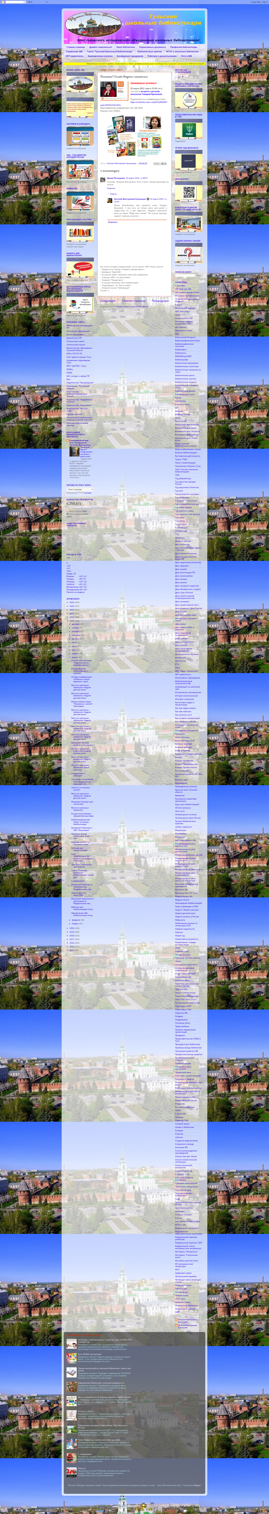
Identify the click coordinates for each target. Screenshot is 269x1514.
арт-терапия (180, 327)
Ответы (113, 194)
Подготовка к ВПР (183, 1006)
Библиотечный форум (185, 391)
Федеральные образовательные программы (188, 1232)
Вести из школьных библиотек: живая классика (80, 767)
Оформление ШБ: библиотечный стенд (81, 914)
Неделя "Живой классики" (187, 910)
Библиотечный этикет (185, 394)
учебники (179, 1211)
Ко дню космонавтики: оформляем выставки (82, 815)
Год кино (179, 491)
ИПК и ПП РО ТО (74, 354)
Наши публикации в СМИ (186, 906)
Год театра (180, 521)
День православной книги (187, 605)
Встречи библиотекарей (186, 453)
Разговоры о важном (184, 1079)
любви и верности (183, 827)
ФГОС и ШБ (180, 1225)
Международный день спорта (188, 869)
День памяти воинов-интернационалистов (185, 597)
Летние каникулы (183, 808)
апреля (75, 654)
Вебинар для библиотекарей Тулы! (82, 908)
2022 (72, 617)
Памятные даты (182, 980)
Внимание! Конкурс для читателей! (82, 803)
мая (74, 650)
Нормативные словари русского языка (185, 943)
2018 (72, 936)
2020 (72, 928)
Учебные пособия (183, 1215)
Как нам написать (183, 711)
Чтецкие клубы (182, 1295)
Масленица (180, 837)
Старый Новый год (183, 1171)
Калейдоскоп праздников (130, 56)
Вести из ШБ (181, 421)
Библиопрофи (181, 360)
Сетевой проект (182, 1124)
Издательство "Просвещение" (80, 383)
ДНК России (180, 661)
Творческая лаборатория (186, 1187)
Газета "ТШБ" (181, 459)
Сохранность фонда (184, 1144)
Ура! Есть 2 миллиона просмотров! (81, 866)
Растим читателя (74, 414)
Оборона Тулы (182, 951)
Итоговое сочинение (184, 699)
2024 (72, 610)
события (179, 1137)
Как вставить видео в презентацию (184, 703)
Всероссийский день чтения (188, 449)
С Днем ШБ (180, 1114)
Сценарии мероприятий (186, 1183)
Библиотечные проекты (186, 382)
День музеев (181, 582)
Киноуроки (180, 734)
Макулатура (180, 830)
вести (177, 418)
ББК (177, 334)
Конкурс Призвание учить (186, 764)
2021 (72, 621)
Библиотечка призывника (186, 363)
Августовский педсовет (185, 308)
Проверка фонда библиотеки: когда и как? (81, 836)
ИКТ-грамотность (75, 56)
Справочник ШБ (74, 51)
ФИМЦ (70, 369)
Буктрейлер (180, 401)
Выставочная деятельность (187, 456)
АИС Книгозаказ (182, 311)
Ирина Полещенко (116, 178)
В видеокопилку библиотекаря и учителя (79, 671)
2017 (72, 939)
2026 (72, 602)
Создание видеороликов (186, 1141)
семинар (179, 1117)
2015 (72, 947)
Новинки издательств (184, 929)
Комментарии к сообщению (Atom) (132, 307)
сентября (76, 635)
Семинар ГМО (181, 1120)
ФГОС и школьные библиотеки (182, 51)
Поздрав (179, 1016)
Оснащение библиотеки (186, 965)
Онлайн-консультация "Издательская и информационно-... (81, 662)
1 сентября (180, 286)
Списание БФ (181, 1147)
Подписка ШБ (181, 1013)
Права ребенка (182, 1026)
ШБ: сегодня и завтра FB (78, 376)
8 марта (178, 305)
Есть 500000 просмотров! (89, 1354)
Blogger (197, 1485)
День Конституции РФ (185, 573)
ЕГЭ (177, 664)
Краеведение (181, 783)
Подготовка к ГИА (183, 1010)
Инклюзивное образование (187, 678)
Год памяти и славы (184, 511)
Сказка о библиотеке (184, 1127)
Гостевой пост (181, 528)
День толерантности (184, 642)
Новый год (180, 936)
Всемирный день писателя (187, 431)
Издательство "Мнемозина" (79, 405)
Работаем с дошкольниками (162, 56)
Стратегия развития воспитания (184, 1179)
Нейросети (180, 920)
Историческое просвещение (188, 692)
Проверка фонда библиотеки (188, 1048)
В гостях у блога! (85, 1411)
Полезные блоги (182, 1023)
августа (75, 639)
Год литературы (182, 497)
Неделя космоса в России (187, 917)
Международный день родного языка (185, 865)
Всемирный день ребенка (187, 435)
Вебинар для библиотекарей (79, 849)
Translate (87, 493)
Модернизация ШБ (184, 896)
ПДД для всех (181, 989)
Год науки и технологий (186, 501)
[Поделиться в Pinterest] (165, 163)
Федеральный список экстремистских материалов (188, 1247)
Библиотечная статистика (187, 366)
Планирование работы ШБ (187, 1003)
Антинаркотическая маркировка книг (184, 323)
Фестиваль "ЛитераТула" (186, 1252)
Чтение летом (181, 1292)
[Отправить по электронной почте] (154, 163)
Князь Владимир (182, 751)
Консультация (181, 771)
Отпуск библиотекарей (185, 974)
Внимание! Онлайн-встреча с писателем (82, 744)
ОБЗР (177, 948)
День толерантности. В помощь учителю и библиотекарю (104, 1397)
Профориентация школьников (183, 1068)
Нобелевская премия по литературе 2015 (186, 924)
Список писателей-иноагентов (184, 1166)
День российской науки (185, 615)
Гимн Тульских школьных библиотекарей (186, 470)
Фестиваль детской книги (186, 1261)
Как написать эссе (183, 715)
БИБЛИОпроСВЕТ (183, 356)
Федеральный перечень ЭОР (188, 1243)
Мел (68, 379)
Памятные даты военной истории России (186, 985)
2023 (72, 613)
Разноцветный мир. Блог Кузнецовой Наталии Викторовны (80, 442)
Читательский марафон (186, 1276)
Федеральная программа (187, 1228)
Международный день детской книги (185, 850)
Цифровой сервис (183, 1273)
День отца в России (184, 593)
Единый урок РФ (74, 338)
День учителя (181, 645)
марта (75, 657)
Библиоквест (181, 350)
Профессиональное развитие (188, 1054)
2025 (72, 606)
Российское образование (78, 331)
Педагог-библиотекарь (185, 993)
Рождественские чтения (186, 1100)
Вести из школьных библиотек (80, 809)
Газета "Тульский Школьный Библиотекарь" (110, 51)
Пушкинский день (183, 1072)
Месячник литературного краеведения (186, 885)
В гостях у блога (182, 404)
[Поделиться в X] (160, 163)
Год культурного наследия (187, 494)
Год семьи (180, 518)
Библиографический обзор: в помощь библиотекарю (80, 822)
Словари (179, 1131)
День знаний (181, 569)
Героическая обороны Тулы (188, 466)
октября (76, 631)
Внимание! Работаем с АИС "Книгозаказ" (81, 829)
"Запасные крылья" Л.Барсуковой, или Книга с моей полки (86, 452)
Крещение (180, 795)
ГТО (177, 534)
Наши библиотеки (125, 47)
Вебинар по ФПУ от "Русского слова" (80, 843)
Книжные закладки (183, 747)
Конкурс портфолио (184, 761)
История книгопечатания (186, 696)
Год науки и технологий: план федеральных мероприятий (82, 781)
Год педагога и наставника (187, 514)
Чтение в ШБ (181, 1289)
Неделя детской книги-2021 (78, 894)
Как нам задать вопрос (185, 708)
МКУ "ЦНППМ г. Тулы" (77, 366)
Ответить (111, 188)
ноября (75, 628)
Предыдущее (160, 300)
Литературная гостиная (186, 815)
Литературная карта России (188, 818)
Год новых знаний (183, 507)
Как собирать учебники (185, 722)
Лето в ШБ (186, 56)
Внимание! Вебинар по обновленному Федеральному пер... (82, 887)
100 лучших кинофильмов (187, 292)
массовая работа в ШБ (185, 840)
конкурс (178, 757)
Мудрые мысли (182, 900)
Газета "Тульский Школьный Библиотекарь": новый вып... (82, 873)
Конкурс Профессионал (186, 767)
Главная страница (75, 47)
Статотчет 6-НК (182, 1174)
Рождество (180, 1104)
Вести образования (75, 335)
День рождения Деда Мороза (188, 608)
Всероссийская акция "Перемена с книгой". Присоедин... (82, 704)
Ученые (178, 1218)
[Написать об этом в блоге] (157, 163)
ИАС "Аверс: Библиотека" (186, 671)
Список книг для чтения (186, 1156)
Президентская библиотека (187, 1044)
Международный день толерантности (185, 874)
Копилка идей (181, 780)
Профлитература (183, 1063)
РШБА (69, 373)
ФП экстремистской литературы (184, 1265)
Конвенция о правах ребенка (188, 754)
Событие (179, 1134)
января (75, 924)
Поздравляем (181, 1020)
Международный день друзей (188, 855)
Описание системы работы (187, 958)
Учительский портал (76, 345)
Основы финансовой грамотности (184, 969)
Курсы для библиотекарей (187, 804)
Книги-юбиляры (182, 737)
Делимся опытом (183, 541)
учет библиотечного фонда (187, 1221)
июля (74, 642)
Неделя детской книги (185, 913)
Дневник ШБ (180, 658)
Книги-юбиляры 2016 (185, 741)
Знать (177, 668)
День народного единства (187, 586)
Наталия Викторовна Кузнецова (130, 199)
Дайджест (179, 538)
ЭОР (177, 1312)
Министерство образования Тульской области (79, 349)
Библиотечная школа (184, 375)
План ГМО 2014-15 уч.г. (186, 999)
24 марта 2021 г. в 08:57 (137, 178)
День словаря (181, 639)
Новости (179, 932)
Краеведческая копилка (100, 56)
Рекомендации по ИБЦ (185, 1097)
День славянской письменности (183, 634)
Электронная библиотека (186, 1306)
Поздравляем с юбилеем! (78, 774)
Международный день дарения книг (185, 845)
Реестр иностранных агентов (188, 1088)
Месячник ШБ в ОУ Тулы (186, 893)
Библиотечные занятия (150, 51)
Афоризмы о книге (183, 330)
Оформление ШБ (183, 977)
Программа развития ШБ (186, 1051)
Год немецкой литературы (187, 504)
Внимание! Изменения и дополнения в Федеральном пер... (82, 901)
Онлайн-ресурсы (183, 955)
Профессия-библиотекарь (183, 47)
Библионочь (180, 353)
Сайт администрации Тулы (79, 357)
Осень (178, 961)
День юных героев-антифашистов (184, 650)
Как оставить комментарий (187, 718)
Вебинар (179, 411)
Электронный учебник (185, 1309)
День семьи (180, 624)
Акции (178, 315)
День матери (181, 579)
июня (74, 646)
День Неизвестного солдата (188, 589)
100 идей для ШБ (183, 289)
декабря (76, 624)
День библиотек (182, 544)
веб (176, 408)
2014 (72, 950)
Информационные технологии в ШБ (183, 682)
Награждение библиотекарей (188, 903)
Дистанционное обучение (187, 654)
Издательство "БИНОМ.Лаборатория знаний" (77, 394)
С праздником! (78, 881)
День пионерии (182, 602)
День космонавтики (184, 576)
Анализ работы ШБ (184, 318)
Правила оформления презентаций (185, 1031)
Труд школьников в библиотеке (183, 1194)
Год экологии (181, 524)
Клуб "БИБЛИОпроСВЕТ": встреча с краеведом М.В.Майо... (82, 857)
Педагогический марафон (187, 996)
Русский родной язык (184, 1107)
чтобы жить (180, 1299)
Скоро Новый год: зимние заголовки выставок (99, 1440)
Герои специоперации (185, 463)
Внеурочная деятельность (187, 425)
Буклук (178, 398)
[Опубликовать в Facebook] (162, 163)
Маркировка (180, 834)
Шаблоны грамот (183, 1302)
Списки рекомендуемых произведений (186, 1152)
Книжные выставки (183, 744)
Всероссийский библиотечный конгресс (186, 445)
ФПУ (177, 1270)
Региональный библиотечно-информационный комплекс (80, 419)
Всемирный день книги (185, 428)
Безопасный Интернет (185, 337)
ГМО (177, 475)
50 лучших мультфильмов (187, 296)
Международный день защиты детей (185, 859)
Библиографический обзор (187, 341)
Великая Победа (182, 414)
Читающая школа (183, 1285)
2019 (72, 932)
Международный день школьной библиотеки (185, 879)
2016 (72, 943)
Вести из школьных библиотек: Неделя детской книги (81, 687)
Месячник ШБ (181, 890)
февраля (76, 920)
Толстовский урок (183, 1190)
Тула (177, 1199)
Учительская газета (75, 341)
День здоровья (182, 566)
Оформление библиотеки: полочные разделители (101, 1383)
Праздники (180, 1035)
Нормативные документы (152, 47)
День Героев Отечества (186, 553)
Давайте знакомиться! (100, 47)
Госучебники (181, 531)
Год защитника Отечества (187, 487)
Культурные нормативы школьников (186, 800)
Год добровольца (183, 478)
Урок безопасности (184, 1208)
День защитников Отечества (188, 562)
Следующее (107, 300)
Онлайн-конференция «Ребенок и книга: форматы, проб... (81, 679)
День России (181, 612)
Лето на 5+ (180, 811)
